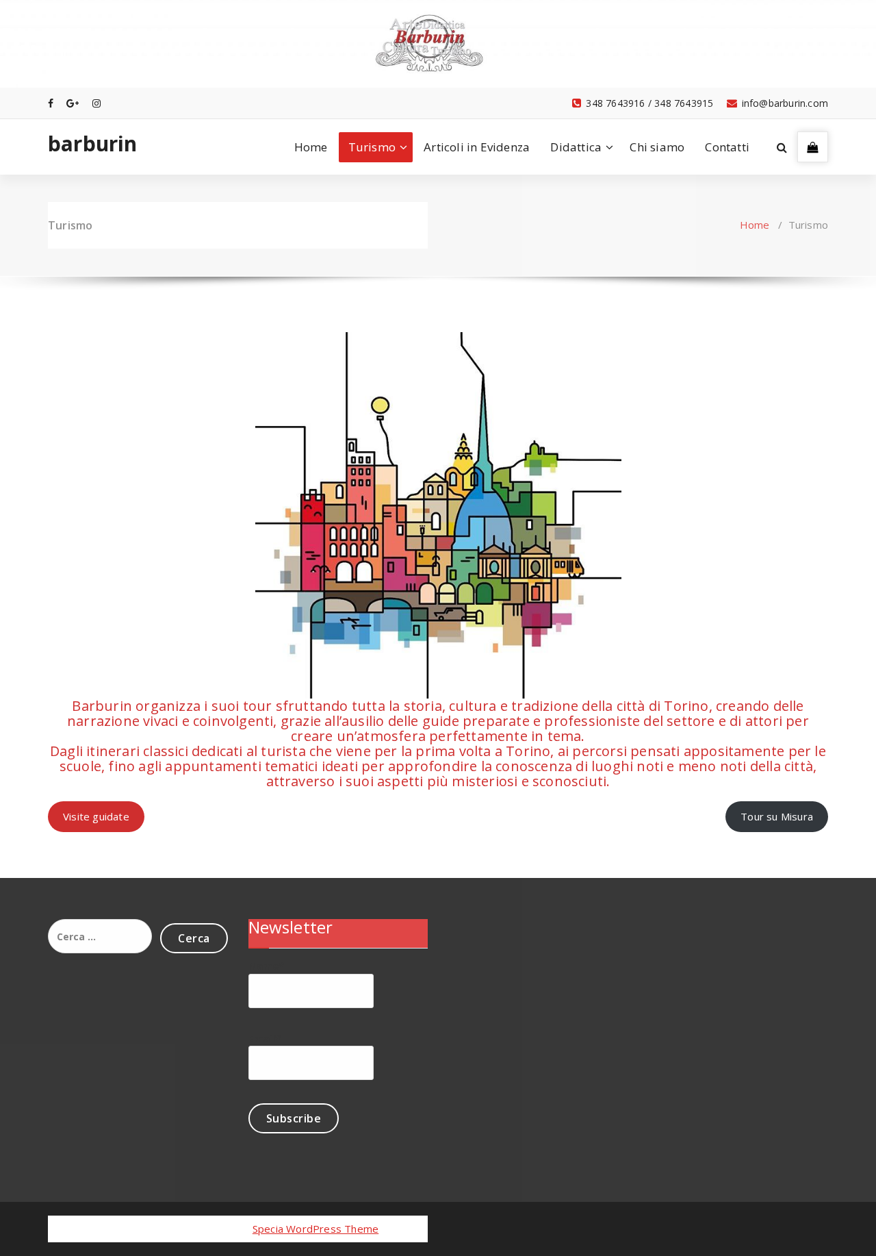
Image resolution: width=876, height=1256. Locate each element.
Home (311, 147)
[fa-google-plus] (72, 103)
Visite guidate (96, 816)
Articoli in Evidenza (477, 147)
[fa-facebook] (50, 103)
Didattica (576, 147)
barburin (93, 143)
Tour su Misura (776, 816)
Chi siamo (657, 147)
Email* (264, 1038)
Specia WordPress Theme (315, 1228)
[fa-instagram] (96, 103)
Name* (266, 965)
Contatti (727, 147)
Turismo (372, 147)
